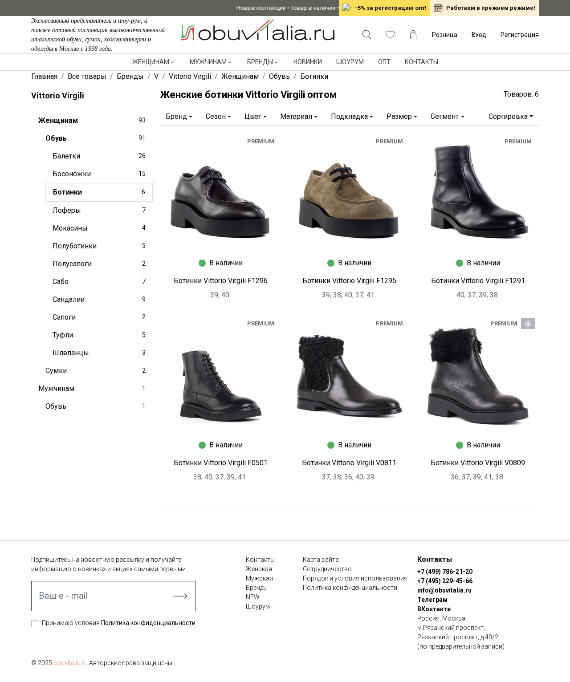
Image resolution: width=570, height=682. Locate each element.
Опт (384, 61)
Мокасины (99, 228)
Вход (479, 34)
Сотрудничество (327, 568)
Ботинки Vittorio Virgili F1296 (221, 280)
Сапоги (99, 317)
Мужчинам (208, 61)
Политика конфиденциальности (148, 622)
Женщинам (150, 61)
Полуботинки (99, 246)
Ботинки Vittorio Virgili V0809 (478, 463)
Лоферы (99, 210)
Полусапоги (99, 264)
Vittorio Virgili (57, 95)
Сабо (99, 281)
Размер (399, 116)
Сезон (216, 116)
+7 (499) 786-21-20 (444, 571)
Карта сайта (321, 559)
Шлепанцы (99, 353)
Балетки (99, 156)
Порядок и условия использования (355, 578)
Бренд (176, 116)
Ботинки (99, 192)
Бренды (260, 61)
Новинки (307, 61)
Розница (444, 34)
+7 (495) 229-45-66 (444, 581)
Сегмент (445, 116)
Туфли (99, 335)
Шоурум (350, 61)
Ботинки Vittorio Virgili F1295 (349, 280)
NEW (253, 597)
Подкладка (349, 116)
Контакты (421, 61)
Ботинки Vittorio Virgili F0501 (221, 463)
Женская (259, 568)
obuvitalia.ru (70, 662)
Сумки (95, 370)
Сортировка (508, 116)
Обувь (95, 138)
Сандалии (99, 299)
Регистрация (520, 34)
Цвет (252, 116)
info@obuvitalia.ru (444, 590)
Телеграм (432, 599)
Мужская (259, 578)
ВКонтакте (434, 609)
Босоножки (99, 174)
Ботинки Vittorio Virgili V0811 (349, 463)
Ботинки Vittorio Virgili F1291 (478, 280)
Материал (296, 116)
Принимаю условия (118, 622)
